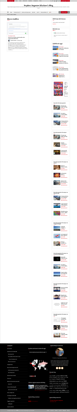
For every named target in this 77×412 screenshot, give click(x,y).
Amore (9, 384)
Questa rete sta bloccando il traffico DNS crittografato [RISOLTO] (16, 38)
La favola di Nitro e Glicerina (63, 174)
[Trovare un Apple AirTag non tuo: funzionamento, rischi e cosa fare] (57, 107)
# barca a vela (25, 0)
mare (65, 381)
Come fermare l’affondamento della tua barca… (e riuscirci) (64, 204)
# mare (20, 0)
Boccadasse (51, 377)
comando (55, 377)
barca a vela (64, 376)
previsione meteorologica (57, 385)
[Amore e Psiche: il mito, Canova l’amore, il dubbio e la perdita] (57, 167)
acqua (50, 375)
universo (54, 390)
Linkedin (56, 410)
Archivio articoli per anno (26, 12)
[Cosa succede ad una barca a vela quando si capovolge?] (57, 152)
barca (58, 376)
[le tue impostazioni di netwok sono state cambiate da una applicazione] (55, 68)
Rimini (58, 386)
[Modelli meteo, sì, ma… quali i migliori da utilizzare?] (57, 213)
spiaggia (50, 388)
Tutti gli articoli (16, 12)
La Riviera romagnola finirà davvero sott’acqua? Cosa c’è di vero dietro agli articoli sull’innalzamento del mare (41, 387)
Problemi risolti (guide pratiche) (13, 398)
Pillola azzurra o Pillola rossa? (64, 326)
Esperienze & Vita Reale (11, 351)
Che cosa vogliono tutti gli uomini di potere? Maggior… (64, 334)
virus (66, 390)
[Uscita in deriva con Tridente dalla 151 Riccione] (57, 123)
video (63, 390)
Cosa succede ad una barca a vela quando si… (64, 151)
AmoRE (53, 375)
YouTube (60, 410)
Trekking (9, 403)
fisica (50, 379)
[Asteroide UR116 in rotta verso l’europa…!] (57, 259)
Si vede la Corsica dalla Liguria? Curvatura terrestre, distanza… (64, 114)
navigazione (64, 383)
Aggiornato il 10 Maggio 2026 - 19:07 (40, 390)
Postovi (8, 378)
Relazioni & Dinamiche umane (12, 381)
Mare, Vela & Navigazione (11, 367)
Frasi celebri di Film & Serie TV (13, 356)
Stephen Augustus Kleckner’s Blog (38, 5)
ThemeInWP (32, 410)
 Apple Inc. (58, 392)
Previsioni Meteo (44, 12)
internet (57, 381)
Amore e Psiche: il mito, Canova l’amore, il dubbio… (64, 166)
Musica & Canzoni (11, 361)
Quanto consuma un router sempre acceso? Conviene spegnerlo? (64, 143)
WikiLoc (68, 410)
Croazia (61, 377)
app (56, 375)
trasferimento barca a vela (60, 388)
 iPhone (62, 392)
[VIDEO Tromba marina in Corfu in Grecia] (55, 62)
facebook (65, 377)
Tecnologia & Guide (11, 35)
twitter (48, 410)
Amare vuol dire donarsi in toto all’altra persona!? (64, 181)
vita (68, 390)
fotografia (54, 379)
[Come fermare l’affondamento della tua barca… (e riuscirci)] (57, 205)
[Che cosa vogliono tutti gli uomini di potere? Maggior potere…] (57, 335)
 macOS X (67, 392)
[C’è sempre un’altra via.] (57, 320)
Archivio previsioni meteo (12, 370)
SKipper (60, 386)
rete (67, 385)
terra (53, 388)
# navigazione (36, 0)
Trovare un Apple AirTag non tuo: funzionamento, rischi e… (64, 106)
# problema (30, 0)
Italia (62, 381)
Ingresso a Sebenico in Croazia (64, 49)
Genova (63, 379)
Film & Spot (10, 354)
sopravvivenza (64, 386)
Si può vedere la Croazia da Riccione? (64, 273)
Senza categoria (10, 392)
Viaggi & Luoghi (10, 401)
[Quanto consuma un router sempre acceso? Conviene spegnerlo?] (57, 144)
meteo (50, 383)
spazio (67, 386)
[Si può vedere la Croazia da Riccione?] (57, 274)
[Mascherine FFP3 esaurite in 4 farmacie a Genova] (57, 297)
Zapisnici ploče (10, 406)
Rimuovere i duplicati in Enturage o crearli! (63, 76)
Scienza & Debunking (11, 387)
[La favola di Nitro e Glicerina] (57, 175)
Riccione (51, 386)
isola (60, 381)
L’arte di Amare (66, 87)
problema (63, 385)
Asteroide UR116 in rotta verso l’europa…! (64, 258)
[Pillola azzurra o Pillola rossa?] (57, 327)
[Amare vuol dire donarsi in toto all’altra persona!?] (57, 182)
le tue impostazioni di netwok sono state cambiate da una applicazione (64, 69)
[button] (60, 12)
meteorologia (55, 383)
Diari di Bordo (10, 372)
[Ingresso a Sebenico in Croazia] (55, 48)
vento (60, 390)
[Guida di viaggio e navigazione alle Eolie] (57, 228)
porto (52, 385)
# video (16, 0)
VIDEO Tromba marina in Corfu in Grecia (63, 62)
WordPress (51, 392)
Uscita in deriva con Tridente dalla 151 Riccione (64, 122)
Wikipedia (64, 410)
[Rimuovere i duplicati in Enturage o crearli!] (55, 75)
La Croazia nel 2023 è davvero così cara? (63, 55)
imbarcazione (52, 381)
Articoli (8, 348)
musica (60, 383)
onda (50, 385)
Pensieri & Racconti (10, 375)
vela (57, 390)
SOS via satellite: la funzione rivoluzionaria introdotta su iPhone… (64, 242)
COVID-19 (58, 377)
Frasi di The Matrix (12, 359)
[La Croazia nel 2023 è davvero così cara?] (55, 55)
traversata (50, 390)
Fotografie (9, 364)
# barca (40, 0)
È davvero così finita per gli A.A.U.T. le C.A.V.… (64, 303)
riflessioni (54, 386)
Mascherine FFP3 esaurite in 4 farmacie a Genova (64, 296)
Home (11, 12)
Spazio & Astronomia (12, 389)
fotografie (58, 379)
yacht (54, 392)
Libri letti (33, 12)
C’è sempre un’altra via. (63, 319)
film (67, 377)
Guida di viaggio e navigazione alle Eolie (64, 227)
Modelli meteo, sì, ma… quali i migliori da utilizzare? (64, 212)
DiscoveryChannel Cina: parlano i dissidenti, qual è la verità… (64, 288)
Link (37, 12)
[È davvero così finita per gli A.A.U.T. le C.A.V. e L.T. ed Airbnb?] (57, 304)
